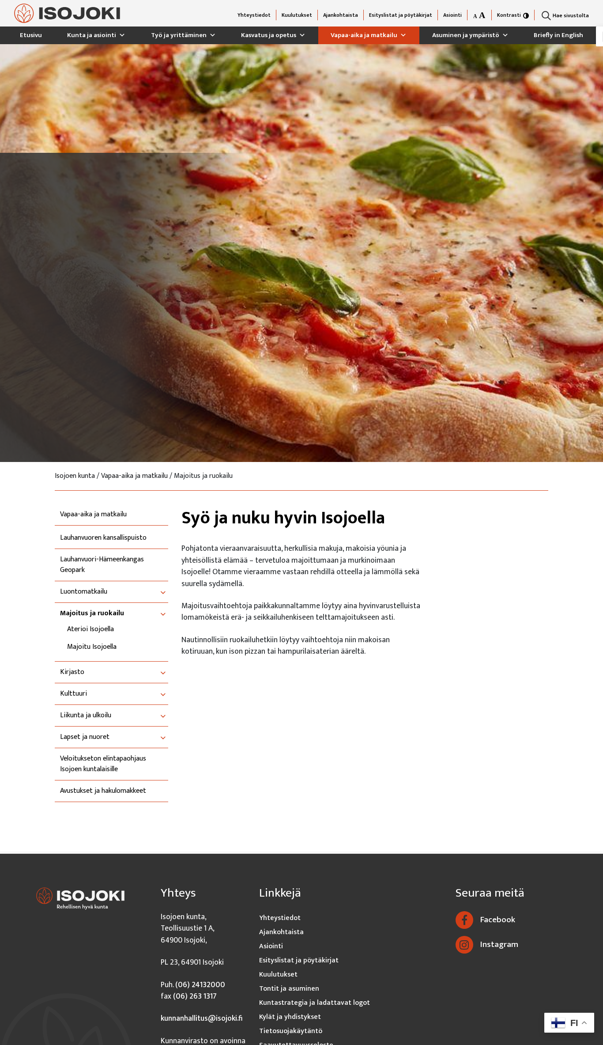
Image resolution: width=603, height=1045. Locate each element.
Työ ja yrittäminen (179, 35)
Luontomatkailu (83, 592)
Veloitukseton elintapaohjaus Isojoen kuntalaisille (103, 764)
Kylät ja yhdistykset (290, 1017)
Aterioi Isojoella (90, 629)
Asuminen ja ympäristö (465, 35)
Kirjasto (72, 672)
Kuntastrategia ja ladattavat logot (314, 1003)
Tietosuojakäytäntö (290, 1031)
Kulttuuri (73, 694)
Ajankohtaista (340, 15)
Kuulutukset (297, 15)
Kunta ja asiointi (91, 35)
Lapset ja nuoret (84, 737)
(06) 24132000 (200, 984)
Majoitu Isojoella (92, 647)
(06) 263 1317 (195, 996)
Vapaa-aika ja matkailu (364, 35)
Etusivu (31, 35)
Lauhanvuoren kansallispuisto (103, 538)
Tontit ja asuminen (289, 989)
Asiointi (452, 15)
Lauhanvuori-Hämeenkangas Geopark (102, 565)
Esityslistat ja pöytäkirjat (400, 15)
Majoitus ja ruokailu (92, 613)
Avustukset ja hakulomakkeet (103, 791)
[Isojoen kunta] (67, 13)
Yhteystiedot (254, 15)
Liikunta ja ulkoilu (85, 715)
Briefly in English (558, 35)
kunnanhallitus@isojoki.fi (202, 1018)
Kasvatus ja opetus (268, 35)
